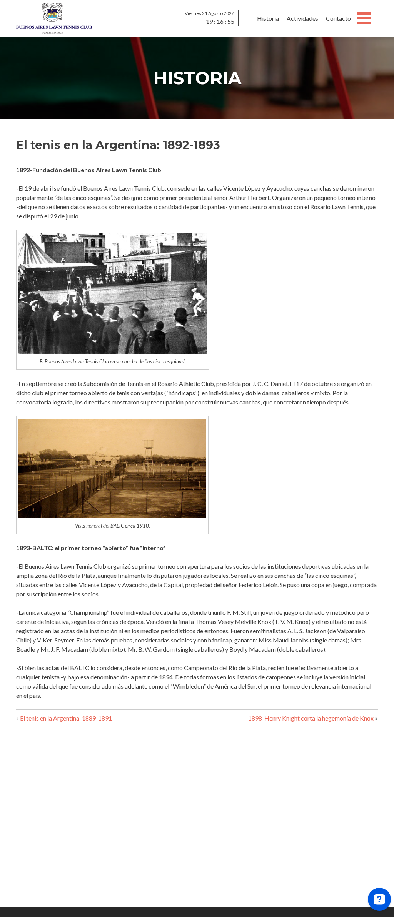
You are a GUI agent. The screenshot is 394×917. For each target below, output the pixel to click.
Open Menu (364, 18)
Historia (268, 18)
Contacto (338, 18)
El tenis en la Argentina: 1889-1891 (66, 718)
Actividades (302, 18)
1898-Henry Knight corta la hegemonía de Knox (311, 718)
